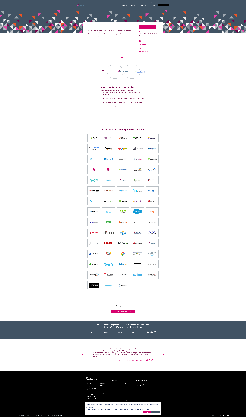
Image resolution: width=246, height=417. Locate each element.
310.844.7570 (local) (91, 398)
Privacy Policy (41, 415)
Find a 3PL (101, 385)
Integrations (99, 10)
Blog (112, 385)
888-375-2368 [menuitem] (166, 2)
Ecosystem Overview (103, 387)
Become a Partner (103, 393)
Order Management (125, 391)
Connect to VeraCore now (123, 311)
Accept (146, 412)
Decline (155, 412)
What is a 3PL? (124, 383)
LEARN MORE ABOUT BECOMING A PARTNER (122, 336)
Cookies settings (138, 412)
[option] (94, 332)
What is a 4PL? (124, 385)
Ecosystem (134, 5)
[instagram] (225, 415)
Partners (101, 391)
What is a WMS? (125, 387)
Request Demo (163, 5)
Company (153, 5)
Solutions (124, 5)
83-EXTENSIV (90, 394)
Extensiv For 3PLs (103, 383)
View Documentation (146, 48)
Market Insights (114, 387)
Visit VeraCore (145, 51)
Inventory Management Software (128, 398)
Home (88, 10)
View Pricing (144, 44)
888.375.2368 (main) (91, 396)
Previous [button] (82, 355)
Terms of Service (48, 415)
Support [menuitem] (157, 2)
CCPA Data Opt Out (58, 415)
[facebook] (218, 415)
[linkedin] (223, 415)
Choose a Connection (147, 41)
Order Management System (127, 400)
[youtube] (228, 415)
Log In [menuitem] (151, 2)
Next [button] (164, 355)
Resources (144, 5)
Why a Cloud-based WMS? (127, 389)
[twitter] (220, 415)
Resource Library (115, 383)
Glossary (113, 389)
